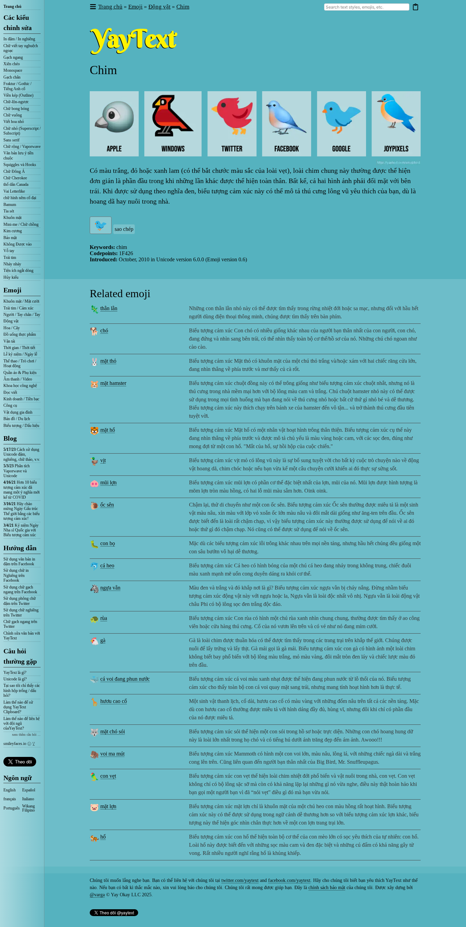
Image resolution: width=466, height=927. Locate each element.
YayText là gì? (14, 672)
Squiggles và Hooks (19, 164)
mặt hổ (107, 430)
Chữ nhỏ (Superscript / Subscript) (22, 131)
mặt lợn (108, 806)
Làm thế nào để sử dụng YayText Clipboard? (18, 707)
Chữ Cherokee (15, 178)
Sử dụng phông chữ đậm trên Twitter (19, 601)
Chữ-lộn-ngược (16, 101)
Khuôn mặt (12, 217)
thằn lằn (108, 308)
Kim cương (12, 231)
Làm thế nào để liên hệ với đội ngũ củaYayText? (21, 723)
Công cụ (10, 405)
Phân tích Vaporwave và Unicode (16, 471)
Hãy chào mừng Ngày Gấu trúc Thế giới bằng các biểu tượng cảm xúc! (21, 511)
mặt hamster (113, 383)
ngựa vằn (110, 588)
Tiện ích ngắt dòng (18, 270)
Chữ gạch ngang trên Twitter (20, 624)
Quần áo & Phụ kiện (20, 372)
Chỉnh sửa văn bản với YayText (21, 635)
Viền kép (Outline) (18, 95)
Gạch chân (11, 77)
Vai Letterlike (14, 191)
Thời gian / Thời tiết (19, 347)
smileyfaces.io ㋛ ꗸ (19, 743)
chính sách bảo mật (326, 887)
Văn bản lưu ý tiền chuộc (18, 155)
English (9, 790)
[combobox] (366, 7)
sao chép (124, 229)
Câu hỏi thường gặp (20, 656)
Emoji (12, 290)
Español (28, 790)
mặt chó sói (112, 731)
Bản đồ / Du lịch (16, 418)
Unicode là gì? (15, 679)
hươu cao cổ (113, 701)
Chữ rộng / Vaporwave (22, 146)
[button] (93, 7)
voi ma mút (112, 754)
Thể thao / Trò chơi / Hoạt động (19, 363)
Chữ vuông (12, 115)
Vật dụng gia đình (17, 412)
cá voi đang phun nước (125, 679)
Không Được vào (17, 244)
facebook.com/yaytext (289, 880)
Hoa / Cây (11, 328)
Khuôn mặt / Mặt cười (21, 301)
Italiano (28, 799)
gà (102, 640)
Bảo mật (10, 237)
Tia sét (8, 211)
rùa (103, 618)
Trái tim (9, 257)
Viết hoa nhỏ (13, 121)
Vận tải (9, 341)
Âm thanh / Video (17, 379)
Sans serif (11, 140)
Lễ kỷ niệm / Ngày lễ (20, 354)
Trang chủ (12, 6)
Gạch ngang (13, 57)
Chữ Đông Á (14, 171)
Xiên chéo (11, 63)
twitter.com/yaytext (240, 880)
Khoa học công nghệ (20, 385)
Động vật (10, 321)
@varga (97, 894)
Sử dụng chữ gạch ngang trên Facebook (20, 589)
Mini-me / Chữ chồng (21, 224)
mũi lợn (108, 482)
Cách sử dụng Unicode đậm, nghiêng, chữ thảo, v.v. (21, 454)
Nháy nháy (12, 264)
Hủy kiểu (10, 277)
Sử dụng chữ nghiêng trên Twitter (21, 612)
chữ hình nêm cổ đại (19, 197)
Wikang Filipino (28, 808)
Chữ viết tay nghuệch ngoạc (20, 48)
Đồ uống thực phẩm (19, 334)
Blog (10, 438)
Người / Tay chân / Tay (21, 314)
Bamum (9, 204)
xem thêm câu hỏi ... (26, 734)
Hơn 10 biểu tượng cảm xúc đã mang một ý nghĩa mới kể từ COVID (21, 489)
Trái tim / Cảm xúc (18, 308)
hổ (103, 837)
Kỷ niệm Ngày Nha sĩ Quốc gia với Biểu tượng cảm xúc (21, 530)
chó (104, 330)
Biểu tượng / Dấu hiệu (21, 425)
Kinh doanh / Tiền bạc (21, 399)
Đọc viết (10, 392)
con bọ (107, 543)
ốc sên (107, 505)
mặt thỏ (108, 361)
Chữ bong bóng (16, 108)
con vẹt (108, 776)
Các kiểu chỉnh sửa (17, 22)
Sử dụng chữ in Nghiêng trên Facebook (16, 575)
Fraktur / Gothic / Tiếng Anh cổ (17, 86)
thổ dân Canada (15, 184)
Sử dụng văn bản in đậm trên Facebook (19, 561)
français (9, 799)
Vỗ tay (8, 250)
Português (11, 808)
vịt (103, 460)
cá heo (107, 565)
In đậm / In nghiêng (19, 39)
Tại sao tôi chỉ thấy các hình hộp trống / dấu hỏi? (21, 690)
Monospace (12, 70)
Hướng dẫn (20, 548)
